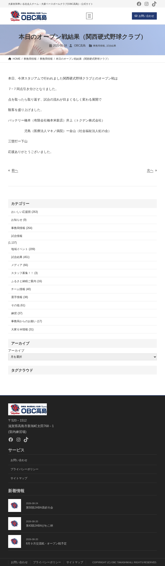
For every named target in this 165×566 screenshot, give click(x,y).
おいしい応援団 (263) (24, 211)
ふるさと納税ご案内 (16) (26, 281)
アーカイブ (16, 350)
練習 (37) (16, 313)
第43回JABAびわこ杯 (39, 525)
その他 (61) (18, 305)
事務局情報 (99, 45)
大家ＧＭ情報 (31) (22, 329)
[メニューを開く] (89, 16)
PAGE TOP (157, 545)
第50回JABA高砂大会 (39, 507)
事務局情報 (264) (21, 228)
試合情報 (16, 236)
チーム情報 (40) (21, 289)
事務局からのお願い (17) (26, 321)
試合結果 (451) (20, 257)
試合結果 (111, 45)
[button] (144, 16)
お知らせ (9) (18, 219)
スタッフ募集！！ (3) (24, 273)
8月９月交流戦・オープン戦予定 (46, 543)
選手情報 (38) (19, 297)
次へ (150, 170)
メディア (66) (19, 265)
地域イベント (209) (23, 249)
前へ (15, 170)
